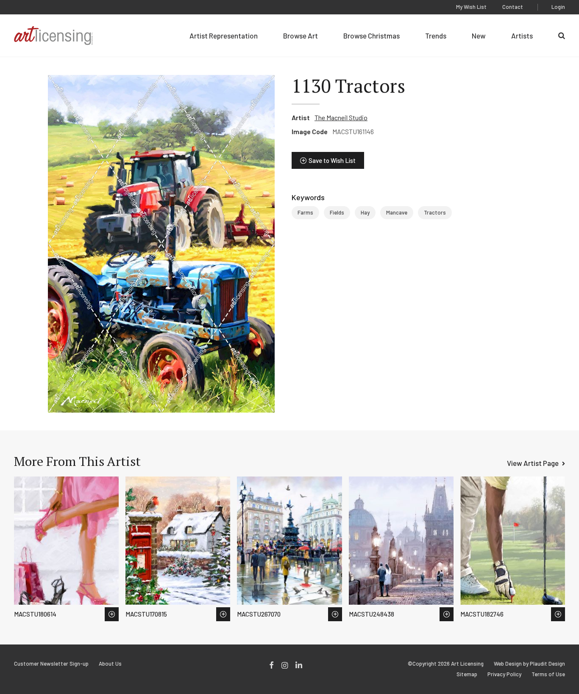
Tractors (435, 212)
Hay (365, 212)
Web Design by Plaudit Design (529, 664)
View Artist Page (533, 463)
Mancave (396, 212)
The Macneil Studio (341, 117)
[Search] (561, 35)
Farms (305, 212)
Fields (337, 212)
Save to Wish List (332, 160)
